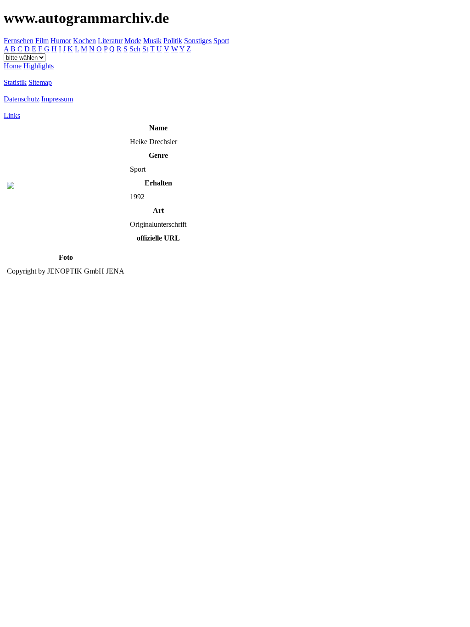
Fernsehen (19, 41)
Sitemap (40, 82)
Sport (221, 41)
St (145, 49)
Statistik (15, 82)
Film (42, 41)
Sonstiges (198, 41)
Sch (134, 49)
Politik (172, 41)
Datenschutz (21, 99)
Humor (60, 41)
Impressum (57, 99)
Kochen (84, 41)
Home (13, 66)
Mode (132, 41)
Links (12, 115)
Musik (152, 41)
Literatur (110, 41)
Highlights (38, 66)
